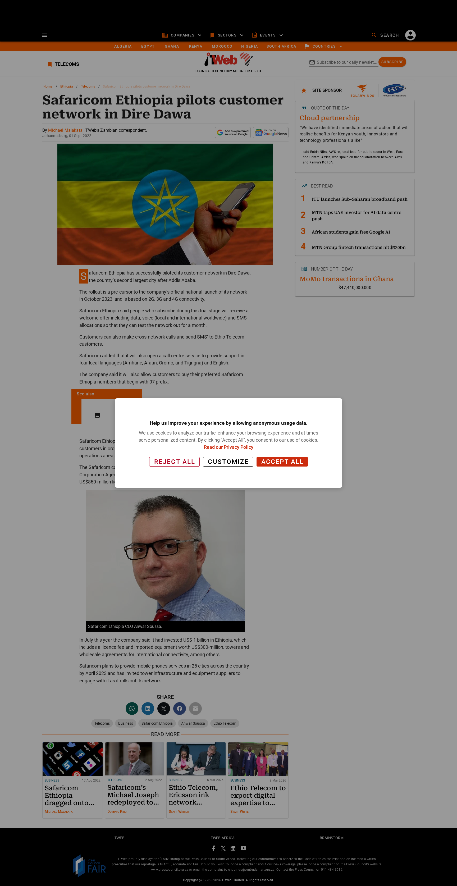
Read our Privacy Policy (228, 447)
